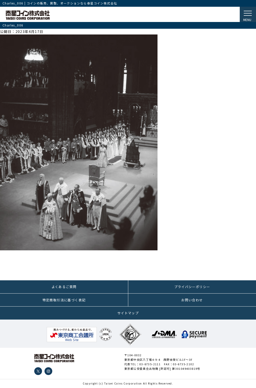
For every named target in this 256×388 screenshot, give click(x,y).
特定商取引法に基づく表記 (64, 300)
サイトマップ (128, 313)
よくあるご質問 (64, 286)
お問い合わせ (192, 300)
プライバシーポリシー (192, 286)
